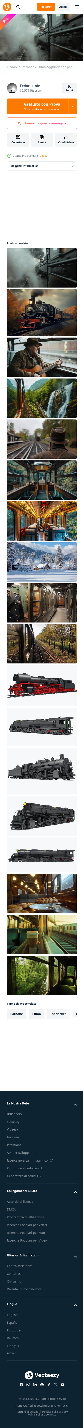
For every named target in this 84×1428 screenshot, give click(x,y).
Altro (10, 1351)
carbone (16, 1012)
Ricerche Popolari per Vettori (27, 1223)
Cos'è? (43, 156)
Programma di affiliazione (25, 1215)
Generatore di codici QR (24, 1174)
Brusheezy (14, 1112)
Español (12, 1321)
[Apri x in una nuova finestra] (54, 1382)
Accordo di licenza (20, 1200)
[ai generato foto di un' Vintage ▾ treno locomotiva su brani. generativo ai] (41, 310)
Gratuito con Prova (42, 106)
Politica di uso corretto (40, 1412)
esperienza (58, 1012)
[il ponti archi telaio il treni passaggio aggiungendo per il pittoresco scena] (41, 478)
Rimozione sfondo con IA (25, 1166)
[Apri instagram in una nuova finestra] (26, 1382)
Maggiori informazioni (25, 164)
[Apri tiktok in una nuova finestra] (47, 1382)
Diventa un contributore (24, 1287)
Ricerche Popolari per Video (27, 1238)
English (12, 1313)
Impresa (13, 1135)
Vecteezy (13, 1120)
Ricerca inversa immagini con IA (30, 1159)
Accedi (63, 7)
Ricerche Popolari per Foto (26, 1231)
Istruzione (14, 1143)
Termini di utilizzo (26, 1410)
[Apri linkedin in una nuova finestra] (33, 1382)
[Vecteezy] (7, 7)
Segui (69, 90)
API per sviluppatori (21, 1151)
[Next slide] (67, 1012)
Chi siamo (14, 1280)
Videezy (12, 1128)
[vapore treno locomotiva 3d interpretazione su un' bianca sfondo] (41, 725)
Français (13, 1344)
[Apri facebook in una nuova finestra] (20, 1382)
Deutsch (13, 1336)
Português (14, 1328)
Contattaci (14, 1272)
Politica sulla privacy (53, 1410)
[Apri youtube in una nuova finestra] (61, 1382)
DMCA (11, 1207)
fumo (36, 1012)
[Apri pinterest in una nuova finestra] (40, 1382)
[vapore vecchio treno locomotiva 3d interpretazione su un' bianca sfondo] (41, 683)
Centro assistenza (20, 1264)
